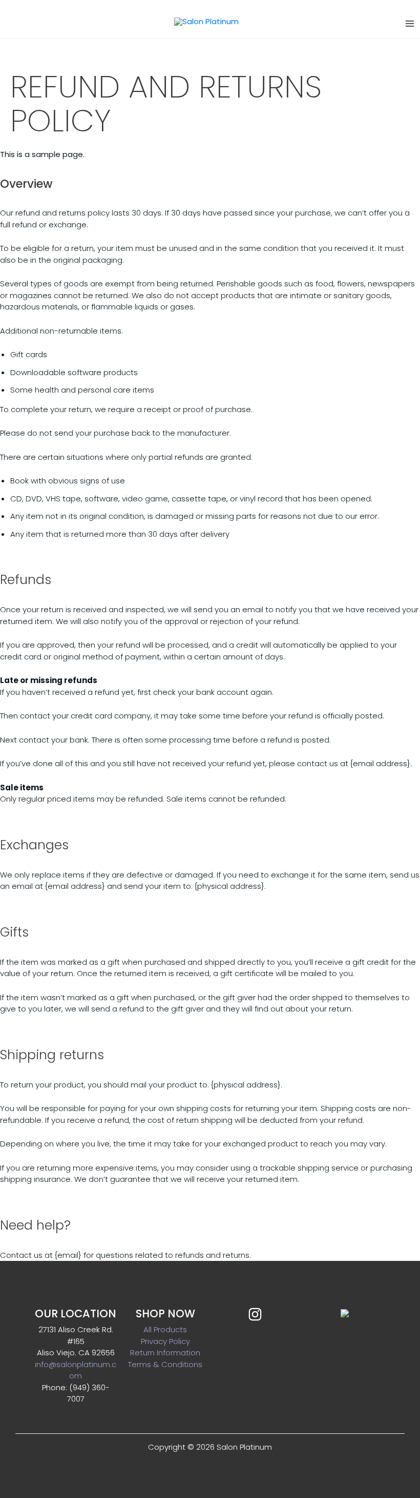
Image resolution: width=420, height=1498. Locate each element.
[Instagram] (255, 1314)
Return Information (165, 1352)
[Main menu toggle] (409, 23)
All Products (165, 1329)
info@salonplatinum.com (75, 1370)
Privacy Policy (165, 1341)
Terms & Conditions (165, 1364)
